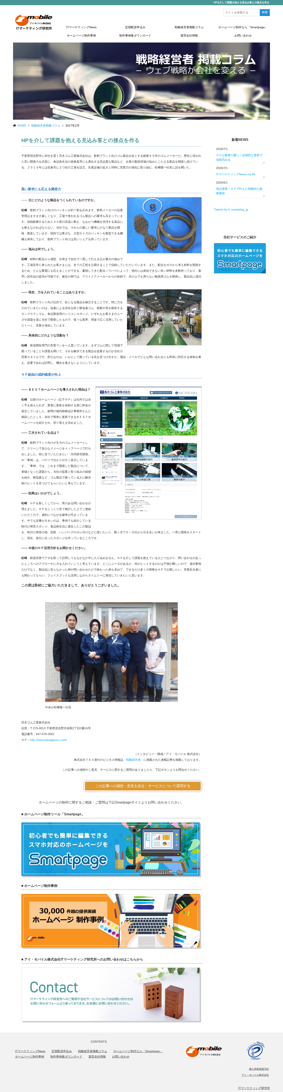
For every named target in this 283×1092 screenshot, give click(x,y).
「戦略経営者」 (133, 759)
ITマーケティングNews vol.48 (235, 174)
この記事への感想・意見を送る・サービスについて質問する (142, 786)
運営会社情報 (189, 35)
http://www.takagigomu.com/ (48, 739)
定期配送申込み (135, 27)
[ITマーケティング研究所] (33, 22)
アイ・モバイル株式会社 (255, 1075)
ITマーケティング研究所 (254, 1088)
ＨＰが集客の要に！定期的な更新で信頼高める (239, 157)
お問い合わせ (243, 35)
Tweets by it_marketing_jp (231, 209)
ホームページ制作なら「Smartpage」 (243, 27)
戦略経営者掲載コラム (189, 27)
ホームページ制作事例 (81, 35)
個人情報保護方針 (259, 1069)
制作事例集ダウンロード (135, 35)
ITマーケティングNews (81, 27)
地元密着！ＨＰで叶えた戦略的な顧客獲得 (239, 191)
